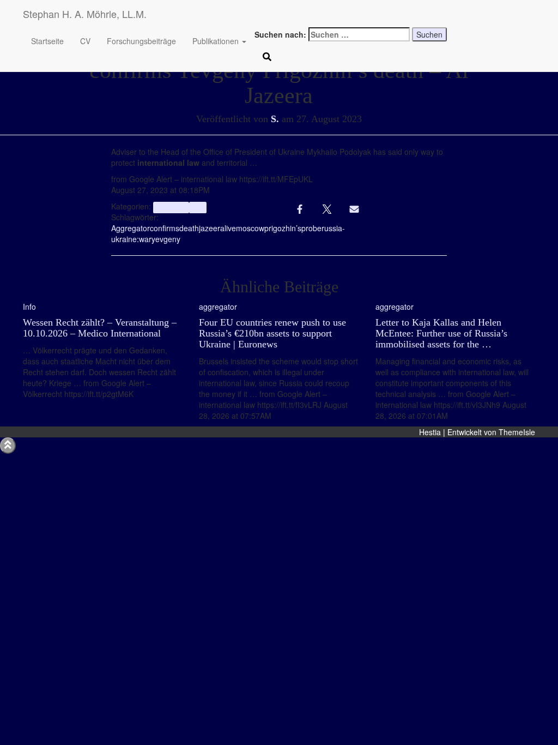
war (145, 238)
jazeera (212, 228)
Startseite (47, 40)
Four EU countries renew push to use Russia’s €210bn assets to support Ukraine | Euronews (272, 333)
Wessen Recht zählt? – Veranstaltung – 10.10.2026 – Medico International (100, 328)
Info (198, 207)
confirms (164, 228)
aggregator (171, 207)
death (189, 228)
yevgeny (165, 238)
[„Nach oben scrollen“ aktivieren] (8, 445)
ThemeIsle (517, 431)
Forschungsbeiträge (141, 40)
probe (311, 228)
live (230, 228)
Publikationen (216, 40)
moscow (250, 228)
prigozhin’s (282, 228)
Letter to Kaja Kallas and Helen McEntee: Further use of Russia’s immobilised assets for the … (441, 333)
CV (85, 40)
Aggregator (130, 228)
